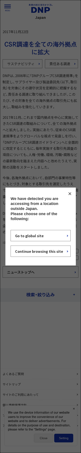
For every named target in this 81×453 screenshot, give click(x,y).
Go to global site (29, 235)
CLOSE (69, 193)
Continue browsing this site (39, 251)
